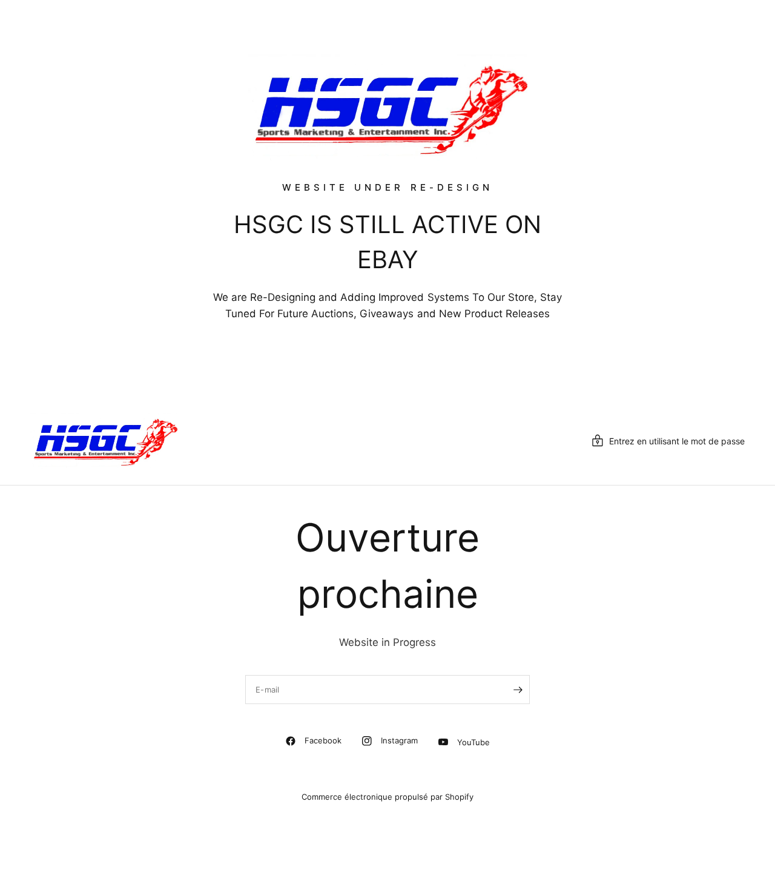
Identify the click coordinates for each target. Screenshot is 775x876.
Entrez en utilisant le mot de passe (677, 441)
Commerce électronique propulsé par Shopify (387, 797)
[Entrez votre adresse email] (518, 689)
